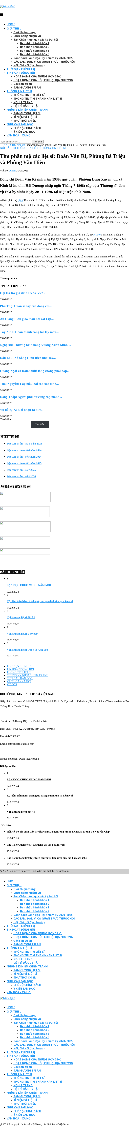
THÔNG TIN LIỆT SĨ (19, 91)
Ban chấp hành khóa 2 (34, 47)
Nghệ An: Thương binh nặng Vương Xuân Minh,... (35, 345)
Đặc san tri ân (22, 84)
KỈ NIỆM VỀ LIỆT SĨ (25, 117)
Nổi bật (21, 144)
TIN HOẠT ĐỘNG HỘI (21, 73)
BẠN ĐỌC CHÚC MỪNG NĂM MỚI (29, 585)
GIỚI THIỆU (14, 28)
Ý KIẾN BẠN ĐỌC (24, 132)
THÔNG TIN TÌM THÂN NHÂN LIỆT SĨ (37, 98)
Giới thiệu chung (24, 32)
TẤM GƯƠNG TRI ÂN (27, 87)
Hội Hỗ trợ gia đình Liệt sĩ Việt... (22, 293)
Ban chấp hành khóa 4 (34, 54)
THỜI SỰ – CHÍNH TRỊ (21, 69)
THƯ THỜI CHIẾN (24, 121)
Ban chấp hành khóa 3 (34, 50)
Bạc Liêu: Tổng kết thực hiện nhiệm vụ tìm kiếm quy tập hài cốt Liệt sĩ (47, 857)
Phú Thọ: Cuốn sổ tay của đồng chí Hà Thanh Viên (36, 844)
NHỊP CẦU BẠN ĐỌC (20, 124)
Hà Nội (97, 234)
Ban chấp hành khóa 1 (34, 43)
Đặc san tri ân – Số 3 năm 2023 (24, 443)
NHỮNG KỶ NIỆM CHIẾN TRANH (27, 675)
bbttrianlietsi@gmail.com (21, 743)
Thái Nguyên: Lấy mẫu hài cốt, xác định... (29, 384)
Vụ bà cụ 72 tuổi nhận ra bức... (21, 409)
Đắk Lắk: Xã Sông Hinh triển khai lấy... (28, 358)
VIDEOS (12, 684)
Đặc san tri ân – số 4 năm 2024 (24, 450)
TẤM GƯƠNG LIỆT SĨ (26, 113)
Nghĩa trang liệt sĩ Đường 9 (22, 633)
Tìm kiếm (5, 419)
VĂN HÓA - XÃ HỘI (19, 681)
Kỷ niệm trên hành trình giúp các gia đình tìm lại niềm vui (40, 601)
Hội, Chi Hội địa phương (29, 65)
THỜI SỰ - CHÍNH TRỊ (20, 666)
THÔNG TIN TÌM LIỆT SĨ (29, 95)
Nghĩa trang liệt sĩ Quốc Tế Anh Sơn (27, 649)
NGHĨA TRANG (23, 102)
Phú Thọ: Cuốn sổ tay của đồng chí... (26, 306)
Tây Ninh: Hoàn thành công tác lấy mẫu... (29, 332)
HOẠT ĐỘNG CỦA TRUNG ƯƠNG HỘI (37, 76)
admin (12, 170)
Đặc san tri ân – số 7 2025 (21, 469)
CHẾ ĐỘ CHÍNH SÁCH (27, 128)
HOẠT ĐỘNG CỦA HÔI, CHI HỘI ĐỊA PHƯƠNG (43, 80)
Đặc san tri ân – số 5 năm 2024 (24, 456)
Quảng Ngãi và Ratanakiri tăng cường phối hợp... (35, 371)
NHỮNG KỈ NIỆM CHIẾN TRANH (27, 109)
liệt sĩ (20, 200)
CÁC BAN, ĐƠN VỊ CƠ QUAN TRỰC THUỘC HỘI (44, 62)
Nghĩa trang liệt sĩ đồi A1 (21, 617)
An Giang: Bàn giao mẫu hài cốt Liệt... (27, 319)
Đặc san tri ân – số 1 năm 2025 (24, 463)
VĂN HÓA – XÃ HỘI (19, 135)
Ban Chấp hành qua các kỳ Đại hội (35, 39)
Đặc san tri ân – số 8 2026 (21, 476)
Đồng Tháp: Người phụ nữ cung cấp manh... (31, 397)
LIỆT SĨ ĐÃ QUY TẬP (26, 106)
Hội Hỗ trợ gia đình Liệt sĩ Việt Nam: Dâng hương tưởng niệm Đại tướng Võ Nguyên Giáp (58, 831)
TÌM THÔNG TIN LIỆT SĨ (26, 147)
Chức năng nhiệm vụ (27, 36)
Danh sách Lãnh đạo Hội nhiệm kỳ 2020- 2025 (43, 58)
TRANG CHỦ (8, 144)
